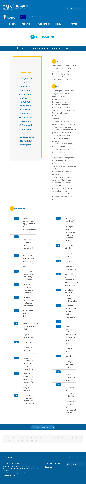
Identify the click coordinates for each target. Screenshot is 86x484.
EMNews (59, 24)
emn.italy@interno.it (9, 475)
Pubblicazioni (44, 24)
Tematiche (27, 24)
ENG (82, 4)
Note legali (48, 467)
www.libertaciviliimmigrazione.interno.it (16, 473)
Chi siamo (13, 24)
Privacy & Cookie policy (52, 463)
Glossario (72, 24)
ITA (76, 4)
